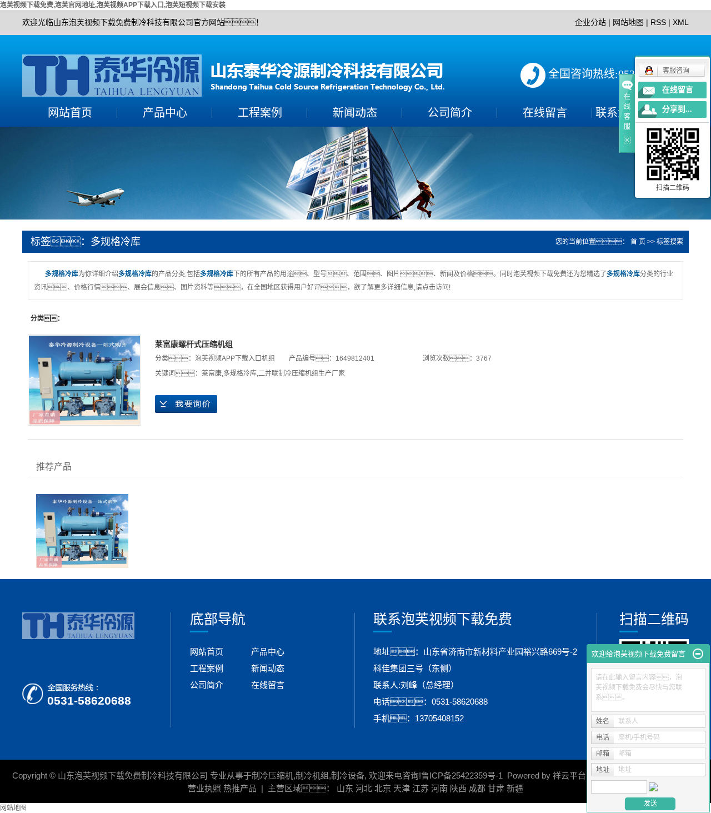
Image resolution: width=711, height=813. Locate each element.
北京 (382, 788)
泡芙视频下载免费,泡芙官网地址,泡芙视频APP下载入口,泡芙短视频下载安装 (113, 5)
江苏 (420, 788)
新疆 (515, 788)
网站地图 (628, 22)
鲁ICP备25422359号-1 (462, 775)
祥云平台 (569, 775)
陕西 (458, 788)
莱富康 (212, 373)
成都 (477, 788)
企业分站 (590, 22)
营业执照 (204, 788)
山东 (345, 788)
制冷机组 (312, 775)
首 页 (637, 242)
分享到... (677, 109)
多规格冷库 (240, 373)
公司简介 (450, 113)
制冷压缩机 (272, 775)
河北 (364, 788)
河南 (439, 788)
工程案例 (260, 113)
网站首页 (70, 113)
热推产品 (240, 788)
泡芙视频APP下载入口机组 (235, 358)
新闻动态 (355, 113)
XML (681, 22)
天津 (401, 788)
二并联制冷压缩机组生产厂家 (301, 373)
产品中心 (165, 113)
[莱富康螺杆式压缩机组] (84, 380)
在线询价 (186, 404)
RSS (658, 22)
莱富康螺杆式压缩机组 (194, 344)
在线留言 (545, 113)
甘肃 (496, 788)
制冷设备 (347, 775)
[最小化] (698, 654)
